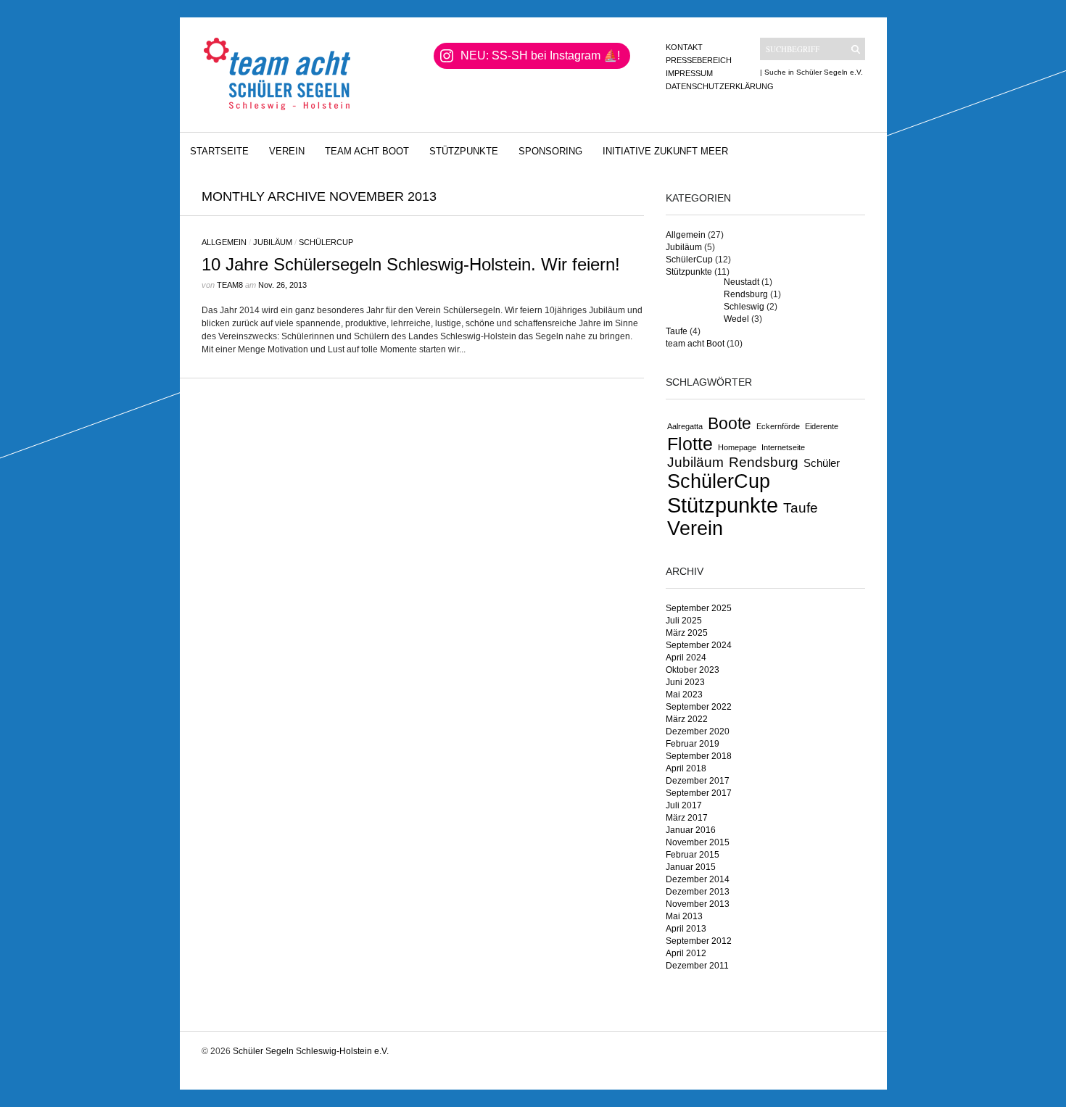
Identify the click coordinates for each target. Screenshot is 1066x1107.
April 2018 (686, 768)
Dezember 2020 (698, 731)
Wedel (736, 319)
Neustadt (741, 282)
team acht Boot (367, 151)
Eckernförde (778, 426)
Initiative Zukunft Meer (665, 151)
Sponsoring (550, 151)
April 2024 (686, 657)
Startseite (219, 151)
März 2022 (687, 719)
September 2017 (699, 793)
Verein (287, 151)
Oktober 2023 (692, 670)
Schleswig (744, 307)
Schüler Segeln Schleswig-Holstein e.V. (311, 1051)
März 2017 (687, 818)
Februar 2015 (692, 855)
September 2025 (699, 608)
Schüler (821, 463)
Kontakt (684, 47)
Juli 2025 (684, 620)
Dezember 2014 (698, 879)
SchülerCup (326, 242)
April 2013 (686, 929)
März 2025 (687, 633)
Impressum (689, 73)
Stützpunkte (463, 151)
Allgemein (224, 242)
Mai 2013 (684, 916)
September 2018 (699, 756)
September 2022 (699, 707)
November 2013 (698, 904)
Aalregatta (685, 426)
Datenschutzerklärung (720, 86)
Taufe (676, 331)
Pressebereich (699, 60)
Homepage (737, 447)
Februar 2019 (692, 744)
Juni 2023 (685, 682)
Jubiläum (272, 242)
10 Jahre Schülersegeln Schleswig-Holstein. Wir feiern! (411, 264)
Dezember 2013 (698, 892)
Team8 (230, 285)
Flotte (690, 444)
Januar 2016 (691, 830)
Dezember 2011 (697, 966)
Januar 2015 (691, 867)
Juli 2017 (684, 805)
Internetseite (783, 447)
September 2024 (699, 645)
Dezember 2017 (698, 781)
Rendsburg (746, 294)
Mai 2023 (684, 694)
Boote (729, 423)
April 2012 (686, 953)
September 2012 (699, 941)
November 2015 (698, 842)
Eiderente (821, 426)
